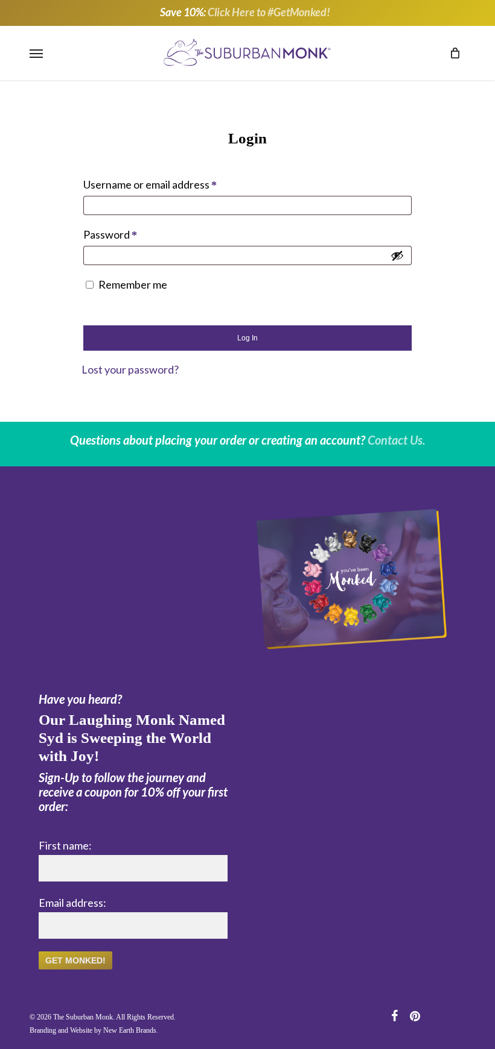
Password (131, 235)
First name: (65, 846)
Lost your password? (130, 370)
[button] (36, 53)
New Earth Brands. (130, 1031)
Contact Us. (397, 440)
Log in (247, 338)
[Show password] (397, 256)
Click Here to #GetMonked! (269, 12)
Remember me (132, 285)
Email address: (72, 903)
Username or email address (171, 185)
